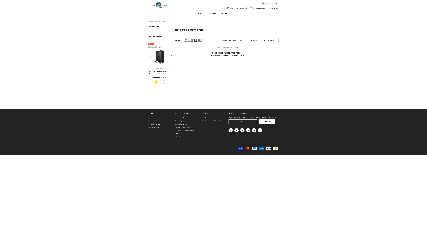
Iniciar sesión (274, 8)
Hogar (150, 21)
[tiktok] (248, 130)
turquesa (160, 82)
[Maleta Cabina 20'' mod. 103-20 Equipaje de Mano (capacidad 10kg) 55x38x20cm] (160, 54)
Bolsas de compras (162, 21)
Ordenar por (255, 40)
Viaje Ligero (160, 69)
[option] (160, 63)
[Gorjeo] (260, 130)
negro (152, 82)
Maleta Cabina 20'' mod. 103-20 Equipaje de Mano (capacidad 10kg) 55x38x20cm (160, 73)
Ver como (178, 40)
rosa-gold (156, 82)
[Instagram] (236, 130)
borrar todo (238, 55)
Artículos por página (228, 40)
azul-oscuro (164, 82)
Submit (267, 122)
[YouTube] (254, 130)
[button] (149, 56)
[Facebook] (231, 130)
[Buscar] (270, 3)
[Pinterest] (242, 130)
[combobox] (268, 3)
